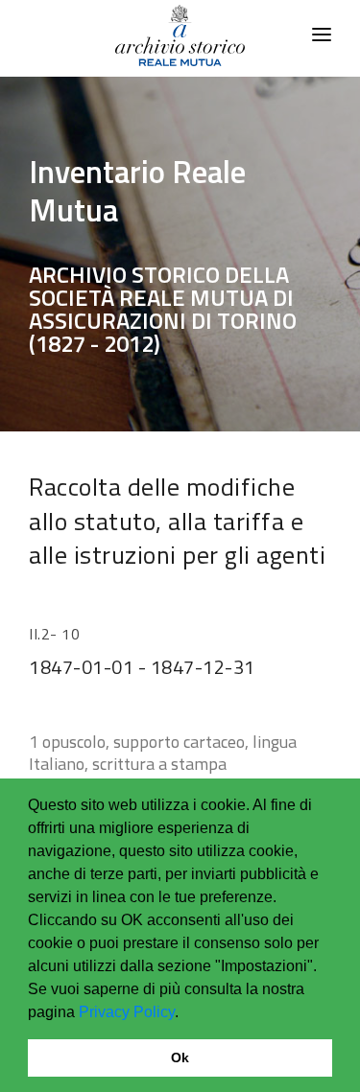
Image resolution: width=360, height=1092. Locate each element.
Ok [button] (180, 1057)
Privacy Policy (127, 1012)
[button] (185, 1013)
